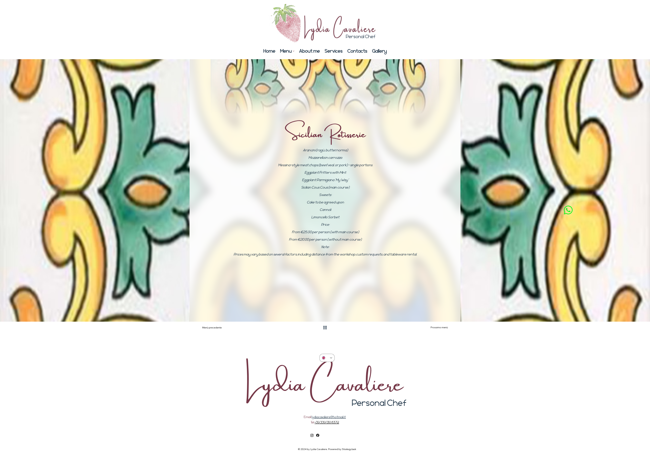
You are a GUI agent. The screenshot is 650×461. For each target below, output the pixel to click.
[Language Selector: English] (327, 358)
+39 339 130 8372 (327, 422)
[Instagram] (312, 435)
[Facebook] (318, 435)
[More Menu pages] (293, 51)
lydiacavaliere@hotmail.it (329, 417)
